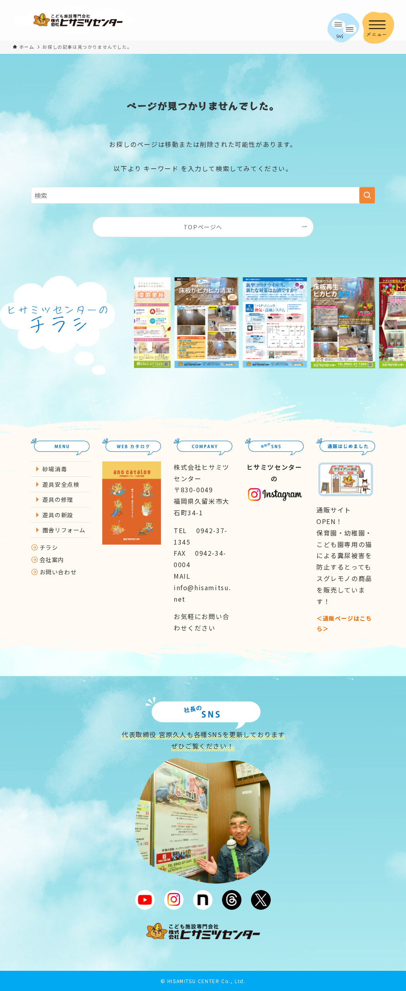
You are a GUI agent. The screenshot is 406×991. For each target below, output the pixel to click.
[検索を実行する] (367, 195)
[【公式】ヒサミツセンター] (73, 20)
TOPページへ (203, 227)
